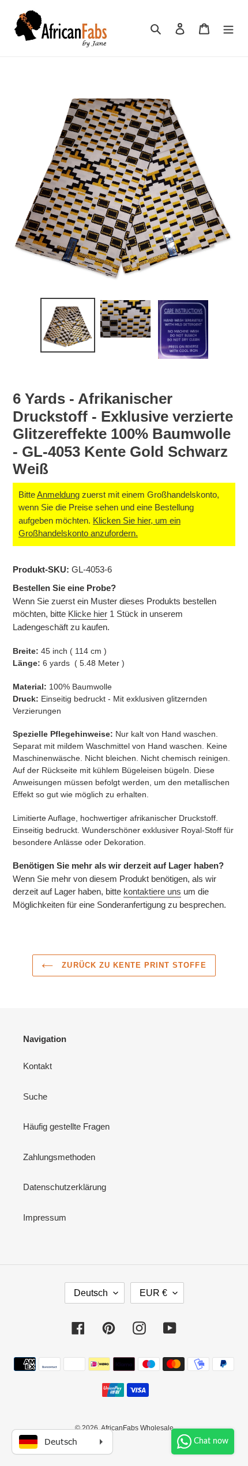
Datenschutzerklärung (64, 1187)
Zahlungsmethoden (59, 1157)
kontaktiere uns (152, 891)
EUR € (153, 1293)
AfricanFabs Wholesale (137, 1428)
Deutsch (91, 1293)
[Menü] (228, 28)
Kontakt (37, 1066)
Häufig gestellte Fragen (66, 1126)
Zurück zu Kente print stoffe (132, 965)
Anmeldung (58, 494)
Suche (35, 1096)
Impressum (44, 1217)
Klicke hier (87, 614)
